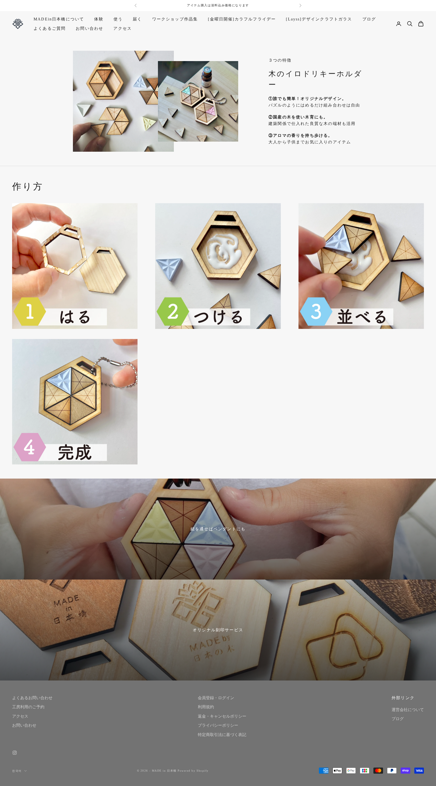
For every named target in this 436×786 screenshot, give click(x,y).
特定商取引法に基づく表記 (222, 734)
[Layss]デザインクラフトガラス (319, 19)
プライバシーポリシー (218, 725)
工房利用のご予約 (28, 707)
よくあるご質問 (50, 28)
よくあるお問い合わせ (32, 698)
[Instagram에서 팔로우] (14, 752)
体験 (98, 19)
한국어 (17, 770)
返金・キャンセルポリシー (222, 716)
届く (137, 19)
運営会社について (408, 710)
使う (118, 19)
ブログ (369, 19)
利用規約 (206, 707)
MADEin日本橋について (59, 19)
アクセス (122, 28)
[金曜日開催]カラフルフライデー (242, 19)
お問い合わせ (89, 28)
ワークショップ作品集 (175, 19)
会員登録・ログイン (216, 698)
